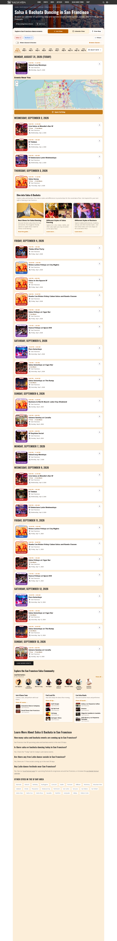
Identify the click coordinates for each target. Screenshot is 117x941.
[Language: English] (107, 2)
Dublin (62, 784)
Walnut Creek (84, 793)
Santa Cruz (29, 793)
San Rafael (94, 789)
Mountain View (97, 784)
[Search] (103, 2)
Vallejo (75, 793)
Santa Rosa (39, 793)
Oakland (18, 789)
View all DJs (50, 700)
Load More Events (24, 663)
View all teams (22, 702)
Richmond (57, 789)
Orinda (26, 789)
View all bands (81, 700)
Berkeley (35, 784)
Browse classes (95, 42)
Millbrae (78, 784)
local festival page (29, 771)
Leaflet (77, 108)
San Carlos (66, 789)
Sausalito (49, 793)
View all (99, 677)
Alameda (18, 784)
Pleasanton (35, 789)
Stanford (57, 793)
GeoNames (100, 108)
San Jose (75, 789)
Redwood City (46, 789)
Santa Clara (19, 793)
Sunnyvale (67, 793)
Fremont (69, 784)
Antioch (27, 784)
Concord (53, 784)
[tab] (58, 31)
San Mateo (84, 789)
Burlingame (44, 784)
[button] (48, 88)
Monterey (87, 784)
